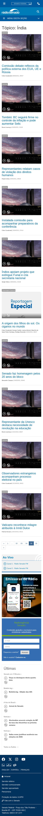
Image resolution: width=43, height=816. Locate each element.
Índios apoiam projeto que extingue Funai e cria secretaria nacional (18, 275)
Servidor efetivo (8, 781)
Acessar (25, 652)
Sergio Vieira (5, 282)
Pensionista (6, 792)
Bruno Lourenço (6, 127)
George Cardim (16, 330)
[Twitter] (10, 759)
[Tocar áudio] (4, 58)
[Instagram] (16, 759)
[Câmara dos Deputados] (3, 765)
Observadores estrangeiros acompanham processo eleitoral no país (19, 476)
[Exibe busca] (38, 12)
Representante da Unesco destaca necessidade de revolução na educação (18, 425)
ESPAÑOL (15, 770)
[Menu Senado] (4, 3)
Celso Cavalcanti (7, 76)
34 (26, 543)
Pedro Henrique (9, 332)
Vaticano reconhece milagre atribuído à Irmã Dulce (19, 526)
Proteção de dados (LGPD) (12, 797)
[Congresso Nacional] (8, 765)
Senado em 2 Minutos (12, 674)
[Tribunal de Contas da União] (14, 765)
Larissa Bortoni (26, 330)
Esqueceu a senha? (11, 652)
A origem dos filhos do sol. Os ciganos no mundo (21, 325)
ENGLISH (5, 770)
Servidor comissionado (11, 785)
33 (21, 543)
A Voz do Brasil (9, 702)
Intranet (7, 776)
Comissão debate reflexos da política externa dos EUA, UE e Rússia (21, 69)
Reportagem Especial (8, 290)
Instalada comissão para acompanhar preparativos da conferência (20, 223)
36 (36, 543)
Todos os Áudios (10, 747)
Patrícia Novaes (6, 531)
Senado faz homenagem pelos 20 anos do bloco (21, 375)
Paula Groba (5, 178)
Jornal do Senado (16, 706)
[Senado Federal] (21, 3)
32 (17, 543)
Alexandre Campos (7, 380)
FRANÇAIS (25, 770)
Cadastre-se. (21, 657)
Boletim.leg (8, 688)
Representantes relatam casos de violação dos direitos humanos (21, 172)
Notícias (4, 32)
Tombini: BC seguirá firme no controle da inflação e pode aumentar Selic (20, 120)
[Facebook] (4, 759)
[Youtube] (22, 759)
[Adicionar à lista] (8, 58)
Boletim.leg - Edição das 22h (20, 692)
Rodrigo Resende (20, 332)
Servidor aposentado (10, 788)
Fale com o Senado (12, 801)
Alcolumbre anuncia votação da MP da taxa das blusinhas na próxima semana (23, 722)
